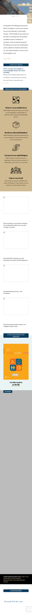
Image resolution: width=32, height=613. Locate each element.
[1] (23, 4)
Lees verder (7, 58)
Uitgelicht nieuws (16, 65)
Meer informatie (12, 386)
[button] (13, 16)
